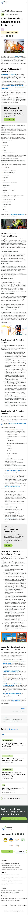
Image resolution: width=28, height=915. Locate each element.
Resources (6, 10)
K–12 (2, 863)
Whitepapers (20, 890)
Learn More (8, 545)
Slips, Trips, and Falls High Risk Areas (12, 693)
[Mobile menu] (26, 2)
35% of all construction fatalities (15, 85)
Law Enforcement (16, 865)
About (2, 898)
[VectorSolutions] (6, 2)
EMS (11, 865)
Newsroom (16, 892)
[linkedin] (12, 36)
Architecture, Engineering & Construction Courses (12, 881)
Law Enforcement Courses (7, 879)
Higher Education (8, 863)
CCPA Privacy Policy (22, 905)
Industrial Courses (5, 877)
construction (18, 56)
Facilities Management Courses (8, 883)
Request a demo (16, 700)
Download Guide (9, 119)
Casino (13, 869)
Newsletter (16, 900)
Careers (25, 898)
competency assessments (13, 470)
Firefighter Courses (14, 877)
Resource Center (4, 890)
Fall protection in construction (8, 74)
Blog (12, 10)
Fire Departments (5, 865)
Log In (6, 851)
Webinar (3, 892)
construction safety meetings (12, 486)
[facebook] (7, 36)
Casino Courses (19, 883)
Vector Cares (20, 898)
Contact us (11, 900)
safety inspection (14, 429)
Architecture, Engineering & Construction (10, 867)
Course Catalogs (13, 890)
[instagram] (23, 834)
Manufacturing (15, 863)
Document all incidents (10, 518)
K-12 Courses (4, 875)
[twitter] (10, 36)
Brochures (8, 892)
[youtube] (21, 834)
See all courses (4, 885)
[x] (18, 834)
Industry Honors (12, 898)
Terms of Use (4, 905)
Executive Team (4, 900)
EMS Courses (22, 877)
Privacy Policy (13, 905)
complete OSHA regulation (17, 214)
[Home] (1, 10)
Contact (20, 851)
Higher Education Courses (13, 875)
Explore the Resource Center (10, 798)
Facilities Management (6, 869)
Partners (6, 898)
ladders (7, 78)
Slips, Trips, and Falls (8, 677)
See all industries (19, 869)
